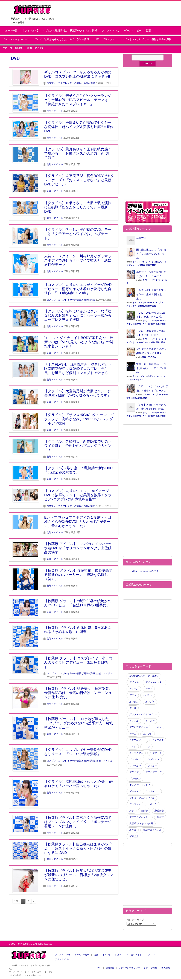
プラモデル (135, 778)
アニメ (132, 695)
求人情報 (165, 968)
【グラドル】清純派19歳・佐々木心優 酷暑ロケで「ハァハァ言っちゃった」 (78, 784)
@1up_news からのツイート (148, 571)
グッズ (132, 708)
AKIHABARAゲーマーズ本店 (144, 676)
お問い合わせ (150, 968)
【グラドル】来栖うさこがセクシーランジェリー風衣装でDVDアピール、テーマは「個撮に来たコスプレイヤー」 (77, 100)
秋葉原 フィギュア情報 (141, 823)
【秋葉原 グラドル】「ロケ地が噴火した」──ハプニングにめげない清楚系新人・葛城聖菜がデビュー (78, 723)
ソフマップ (155, 753)
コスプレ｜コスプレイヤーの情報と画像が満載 (145, 39)
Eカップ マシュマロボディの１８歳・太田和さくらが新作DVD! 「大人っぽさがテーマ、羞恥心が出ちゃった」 (77, 521)
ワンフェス (135, 804)
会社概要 (110, 968)
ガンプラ (149, 701)
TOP (99, 968)
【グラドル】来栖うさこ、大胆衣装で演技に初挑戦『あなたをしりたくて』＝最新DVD (77, 207)
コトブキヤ (158, 740)
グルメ (157, 727)
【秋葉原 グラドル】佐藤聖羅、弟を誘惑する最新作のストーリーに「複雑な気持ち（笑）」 (78, 574)
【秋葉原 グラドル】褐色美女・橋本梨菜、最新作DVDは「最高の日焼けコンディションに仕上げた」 (78, 693)
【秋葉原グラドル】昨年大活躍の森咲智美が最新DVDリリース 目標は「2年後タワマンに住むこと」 (78, 875)
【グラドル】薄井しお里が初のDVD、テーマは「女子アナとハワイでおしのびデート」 (78, 234)
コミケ (132, 746)
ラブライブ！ (152, 791)
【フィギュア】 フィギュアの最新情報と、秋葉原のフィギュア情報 (59, 30)
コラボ (146, 746)
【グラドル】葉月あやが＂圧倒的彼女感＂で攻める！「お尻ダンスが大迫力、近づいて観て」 (77, 153)
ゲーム (132, 734)
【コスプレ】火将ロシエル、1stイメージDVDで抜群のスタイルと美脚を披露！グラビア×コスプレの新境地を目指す (78, 495)
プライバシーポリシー (129, 968)
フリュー (152, 766)
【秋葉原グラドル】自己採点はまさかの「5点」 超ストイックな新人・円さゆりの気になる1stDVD (78, 848)
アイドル (133, 682)
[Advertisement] (147, 136)
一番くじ (152, 804)
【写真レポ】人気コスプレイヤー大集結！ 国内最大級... (151, 294)
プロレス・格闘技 (12, 48)
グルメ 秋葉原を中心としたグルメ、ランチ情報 (62, 39)
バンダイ (133, 759)
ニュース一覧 (9, 30)
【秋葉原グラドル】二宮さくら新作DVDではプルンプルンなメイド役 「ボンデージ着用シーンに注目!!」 (78, 822)
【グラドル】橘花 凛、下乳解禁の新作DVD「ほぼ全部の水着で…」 (78, 470)
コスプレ (147, 734)
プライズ (133, 772)
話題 (148, 30)
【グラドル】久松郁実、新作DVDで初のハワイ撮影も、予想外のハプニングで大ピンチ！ (78, 445)
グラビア (149, 721)
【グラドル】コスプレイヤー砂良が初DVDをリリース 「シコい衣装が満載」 (78, 752)
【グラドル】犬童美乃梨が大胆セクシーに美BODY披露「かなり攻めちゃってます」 (77, 393)
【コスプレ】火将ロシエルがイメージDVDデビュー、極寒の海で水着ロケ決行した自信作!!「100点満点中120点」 (78, 289)
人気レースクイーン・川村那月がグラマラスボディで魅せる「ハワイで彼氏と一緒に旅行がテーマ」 (77, 260)
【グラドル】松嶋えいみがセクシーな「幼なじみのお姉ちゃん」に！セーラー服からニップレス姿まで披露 (77, 315)
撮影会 (144, 810)
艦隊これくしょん (152, 830)
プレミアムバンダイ (139, 785)
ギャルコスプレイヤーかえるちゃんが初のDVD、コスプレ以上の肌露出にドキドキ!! (77, 74)
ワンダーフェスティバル (141, 798)
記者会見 (133, 836)
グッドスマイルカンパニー (143, 714)
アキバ (148, 689)
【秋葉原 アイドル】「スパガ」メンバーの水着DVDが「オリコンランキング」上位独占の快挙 (78, 548)
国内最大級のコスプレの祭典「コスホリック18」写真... (151, 253)
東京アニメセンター (139, 817)
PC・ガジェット (105, 39)
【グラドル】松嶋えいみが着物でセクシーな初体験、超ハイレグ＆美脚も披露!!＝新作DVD (78, 127)
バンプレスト (152, 759)
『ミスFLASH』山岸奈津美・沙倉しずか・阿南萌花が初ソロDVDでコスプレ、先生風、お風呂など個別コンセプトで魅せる (78, 368)
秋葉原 (160, 817)
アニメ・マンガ (110, 30)
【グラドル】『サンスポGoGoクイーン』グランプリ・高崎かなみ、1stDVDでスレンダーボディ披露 (79, 419)
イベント (147, 695)
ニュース (141, 237)
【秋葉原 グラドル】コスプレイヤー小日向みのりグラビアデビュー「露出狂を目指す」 (78, 662)
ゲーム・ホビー (132, 30)
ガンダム (133, 701)
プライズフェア (153, 772)
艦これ (132, 830)
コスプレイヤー (137, 740)
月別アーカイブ (135, 919)
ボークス (133, 791)
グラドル (133, 721)
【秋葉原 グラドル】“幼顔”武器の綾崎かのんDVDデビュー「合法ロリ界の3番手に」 (77, 603)
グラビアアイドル (138, 727)
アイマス (133, 689)
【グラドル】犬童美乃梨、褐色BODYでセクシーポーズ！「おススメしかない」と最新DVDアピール (79, 180)
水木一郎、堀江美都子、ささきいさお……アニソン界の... (151, 368)
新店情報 (159, 810)
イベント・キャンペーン (16, 39)
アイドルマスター (154, 682)
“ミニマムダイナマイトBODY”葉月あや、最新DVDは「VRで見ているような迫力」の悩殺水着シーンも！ (78, 342)
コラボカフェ (136, 753)
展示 (131, 810)
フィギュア (135, 766)
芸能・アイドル (35, 48)
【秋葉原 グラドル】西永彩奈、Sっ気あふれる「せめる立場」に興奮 (77, 630)
